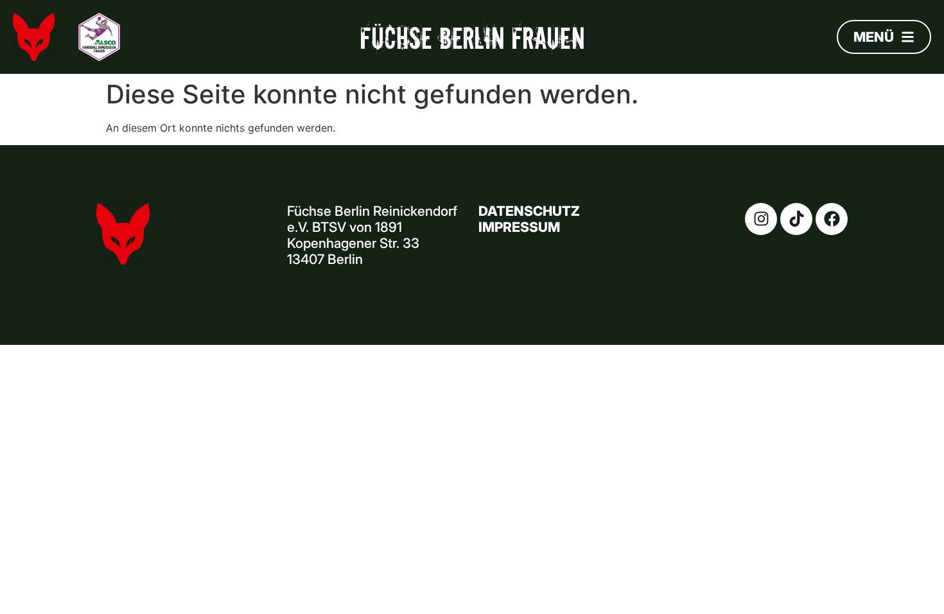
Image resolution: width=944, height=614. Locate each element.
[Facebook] (832, 219)
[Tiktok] (796, 219)
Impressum (519, 227)
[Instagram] (761, 219)
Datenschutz (529, 211)
